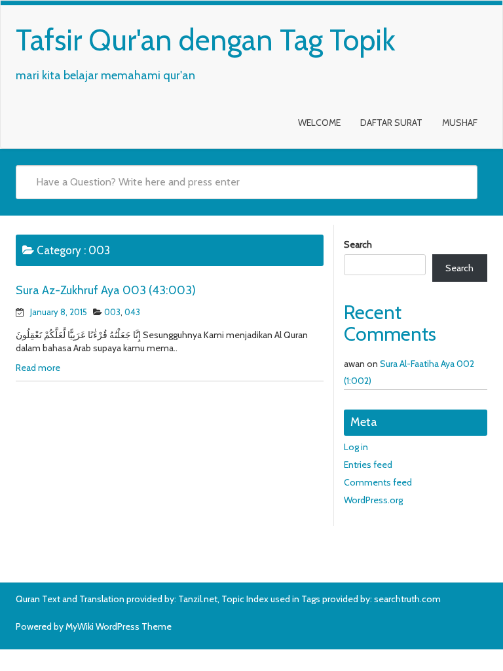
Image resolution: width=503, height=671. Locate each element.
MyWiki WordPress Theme (118, 626)
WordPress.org (373, 500)
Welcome (319, 122)
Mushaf (459, 122)
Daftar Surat (391, 122)
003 (112, 312)
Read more (38, 368)
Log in (356, 447)
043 (132, 312)
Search (358, 244)
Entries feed (368, 464)
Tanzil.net (197, 599)
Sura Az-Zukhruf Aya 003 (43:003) (106, 290)
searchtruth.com (407, 599)
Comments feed (378, 482)
